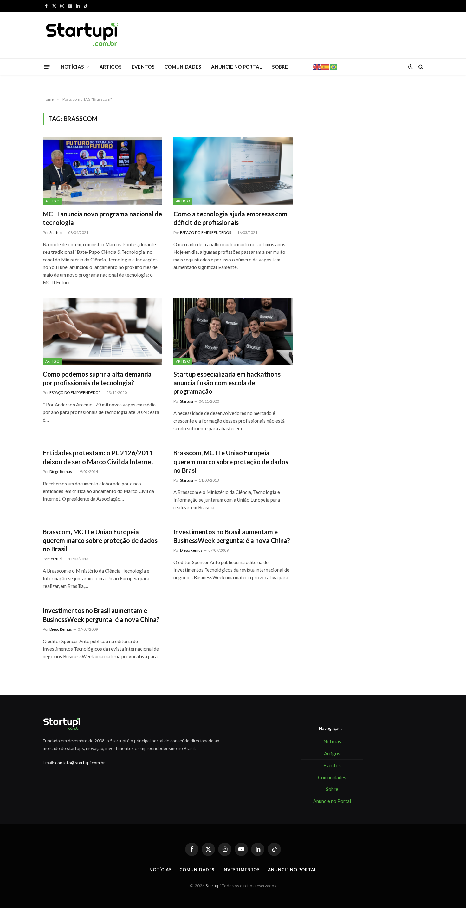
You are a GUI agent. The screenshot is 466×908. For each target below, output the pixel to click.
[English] (317, 66)
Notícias (160, 869)
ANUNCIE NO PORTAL (236, 66)
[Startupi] (82, 35)
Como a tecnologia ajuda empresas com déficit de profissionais (230, 218)
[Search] (420, 67)
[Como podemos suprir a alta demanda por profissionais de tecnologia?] (102, 331)
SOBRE (280, 66)
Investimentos (241, 869)
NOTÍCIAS (72, 66)
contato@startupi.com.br (80, 762)
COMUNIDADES (183, 66)
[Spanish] (325, 66)
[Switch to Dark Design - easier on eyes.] (410, 66)
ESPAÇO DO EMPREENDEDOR (205, 232)
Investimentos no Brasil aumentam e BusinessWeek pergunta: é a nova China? (231, 536)
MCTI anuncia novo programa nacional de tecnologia (102, 218)
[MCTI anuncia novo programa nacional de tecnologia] (102, 171)
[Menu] (47, 66)
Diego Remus (60, 471)
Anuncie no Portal (292, 869)
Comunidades (196, 869)
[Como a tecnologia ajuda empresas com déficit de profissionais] (233, 171)
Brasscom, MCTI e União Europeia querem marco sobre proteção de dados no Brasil (230, 461)
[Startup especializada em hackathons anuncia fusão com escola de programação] (233, 331)
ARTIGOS (110, 66)
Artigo (52, 201)
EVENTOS (143, 66)
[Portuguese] (334, 66)
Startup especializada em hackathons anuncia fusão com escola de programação (227, 382)
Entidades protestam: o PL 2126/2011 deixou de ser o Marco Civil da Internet (98, 457)
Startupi (55, 232)
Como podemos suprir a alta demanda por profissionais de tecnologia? (97, 378)
